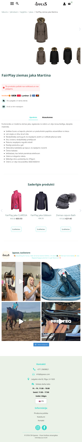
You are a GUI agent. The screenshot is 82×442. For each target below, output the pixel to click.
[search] (17, 3)
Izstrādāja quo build (41, 438)
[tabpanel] (41, 145)
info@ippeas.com (43, 374)
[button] (78, 29)
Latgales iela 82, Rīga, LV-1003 (43, 379)
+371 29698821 (43, 369)
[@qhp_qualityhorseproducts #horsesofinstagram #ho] (21, 281)
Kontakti (41, 420)
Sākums (5, 12)
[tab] (33, 117)
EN (42, 401)
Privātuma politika (41, 413)
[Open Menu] (12, 3)
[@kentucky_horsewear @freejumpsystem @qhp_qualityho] (61, 281)
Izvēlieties (16, 229)
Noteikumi (41, 417)
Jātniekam (14, 12)
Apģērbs (23, 12)
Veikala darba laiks (43, 384)
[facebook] (44, 427)
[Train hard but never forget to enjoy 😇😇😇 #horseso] (21, 321)
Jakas (31, 12)
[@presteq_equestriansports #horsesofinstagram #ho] (61, 321)
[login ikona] (64, 4)
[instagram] (37, 427)
